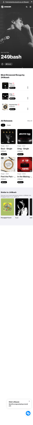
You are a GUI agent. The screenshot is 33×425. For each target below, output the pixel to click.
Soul (10, 83)
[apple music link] (8, 64)
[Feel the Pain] (15, 107)
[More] (28, 87)
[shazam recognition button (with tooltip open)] (28, 413)
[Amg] (15, 96)
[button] (31, 2)
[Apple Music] (4, 154)
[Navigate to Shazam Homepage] (6, 6)
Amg (10, 94)
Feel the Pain (13, 104)
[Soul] (15, 86)
